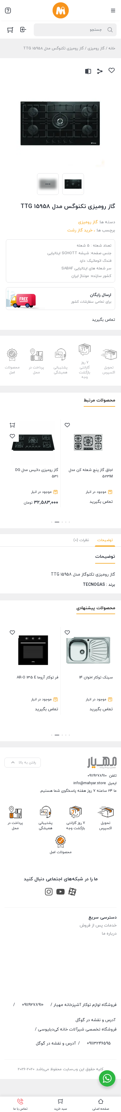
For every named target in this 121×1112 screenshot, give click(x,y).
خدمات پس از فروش (98, 925)
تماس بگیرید (91, 486)
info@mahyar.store (89, 783)
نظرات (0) (81, 540)
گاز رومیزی (96, 48)
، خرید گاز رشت (81, 230)
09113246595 (99, 1043)
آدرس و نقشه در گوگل (95, 1020)
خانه (111, 48)
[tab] (105, 540)
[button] (69, 522)
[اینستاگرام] (49, 891)
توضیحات (105, 540)
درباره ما (109, 933)
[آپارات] (72, 891)
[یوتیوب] (60, 891)
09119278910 (97, 775)
